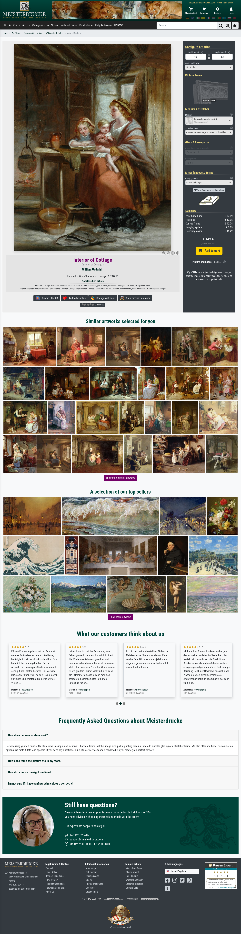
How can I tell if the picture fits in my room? (34, 761)
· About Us (49, 891)
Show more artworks (120, 617)
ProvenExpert (27, 689)
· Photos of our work (94, 884)
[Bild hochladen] (235, 25)
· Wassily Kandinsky (134, 880)
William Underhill (53, 33)
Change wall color (104, 298)
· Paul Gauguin (131, 876)
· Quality (88, 880)
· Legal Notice (51, 872)
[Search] (220, 25)
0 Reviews (99, 304)
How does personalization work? (28, 735)
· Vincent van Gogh (133, 868)
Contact (118, 25)
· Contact (49, 868)
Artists (26, 25)
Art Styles (52, 25)
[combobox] (209, 67)
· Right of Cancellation (55, 884)
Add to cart (211, 251)
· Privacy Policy (51, 880)
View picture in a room (137, 298)
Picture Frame (69, 25)
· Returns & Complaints (55, 887)
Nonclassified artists (33, 33)
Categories (38, 25)
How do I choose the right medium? (29, 772)
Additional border (192, 63)
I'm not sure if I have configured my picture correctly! (40, 783)
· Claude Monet (132, 872)
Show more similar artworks (120, 477)
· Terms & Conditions (54, 876)
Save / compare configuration (210, 190)
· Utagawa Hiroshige (134, 884)
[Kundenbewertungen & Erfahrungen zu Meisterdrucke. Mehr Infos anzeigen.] (221, 875)
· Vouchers (89, 887)
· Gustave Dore (131, 887)
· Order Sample (91, 891)
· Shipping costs (92, 876)
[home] (5, 25)
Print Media (86, 25)
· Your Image (90, 868)
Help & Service (103, 25)
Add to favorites (76, 298)
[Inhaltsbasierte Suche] (227, 25)
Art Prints (14, 25)
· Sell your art (91, 872)
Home (5, 33)
